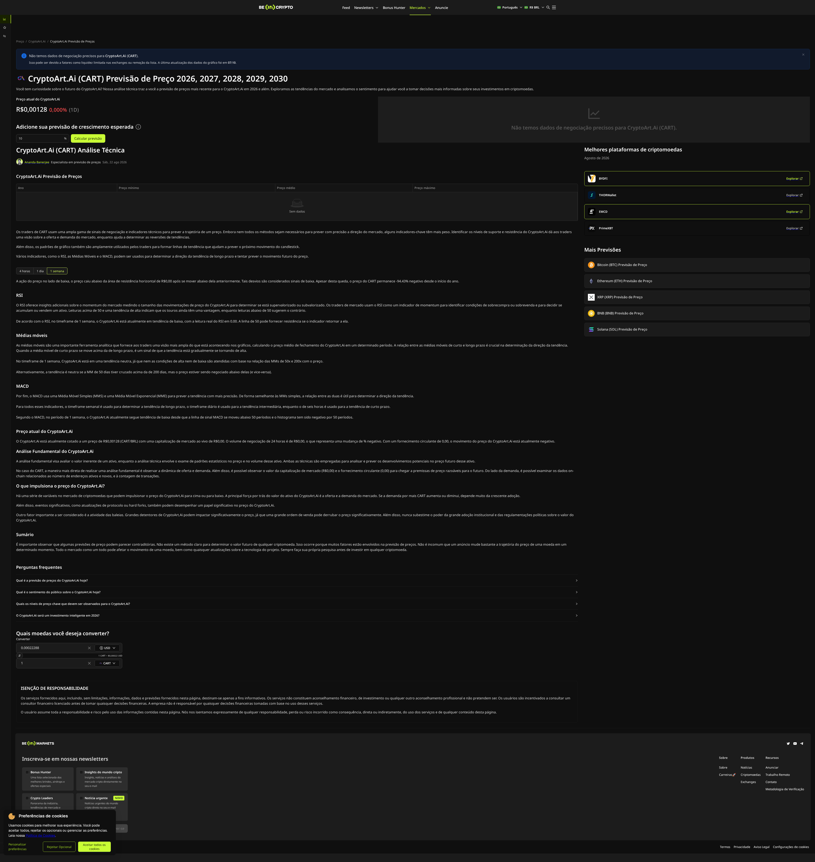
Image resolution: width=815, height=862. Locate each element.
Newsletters (364, 7)
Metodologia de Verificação (785, 789)
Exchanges (748, 782)
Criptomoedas (751, 775)
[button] (297, 580)
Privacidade (742, 847)
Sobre (723, 767)
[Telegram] (802, 744)
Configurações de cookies (791, 847)
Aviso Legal (762, 847)
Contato (771, 782)
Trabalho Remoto (778, 775)
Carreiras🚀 (727, 775)
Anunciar (772, 767)
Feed (346, 7)
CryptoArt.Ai (37, 41)
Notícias (746, 767)
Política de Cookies (40, 835)
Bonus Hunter (394, 7)
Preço (20, 41)
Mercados (418, 7)
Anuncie (441, 7)
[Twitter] (788, 744)
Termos (725, 847)
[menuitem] (5, 19)
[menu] (5, 27)
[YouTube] (795, 744)
